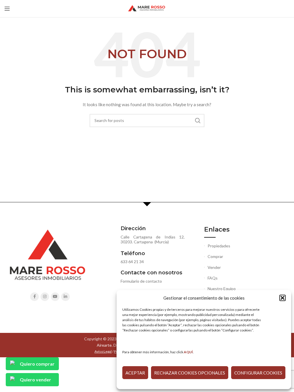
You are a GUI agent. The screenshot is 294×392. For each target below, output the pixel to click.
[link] (188, 352)
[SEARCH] (197, 120)
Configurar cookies (258, 372)
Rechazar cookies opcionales (189, 372)
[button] (282, 298)
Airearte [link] (104, 345)
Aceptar (135, 372)
